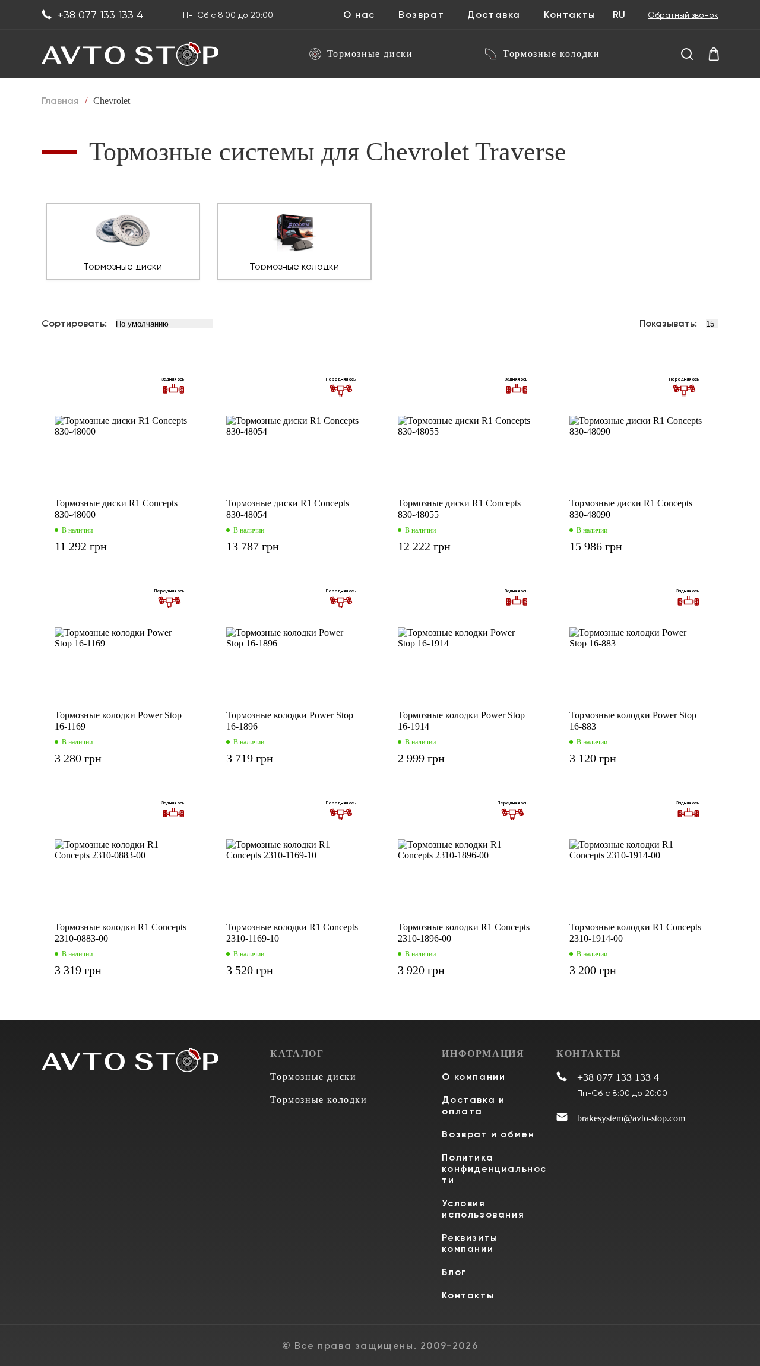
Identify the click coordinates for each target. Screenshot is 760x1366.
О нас (359, 15)
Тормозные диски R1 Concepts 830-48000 (116, 508)
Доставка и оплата (473, 1105)
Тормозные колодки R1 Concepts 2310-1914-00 (635, 932)
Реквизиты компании (470, 1243)
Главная (60, 100)
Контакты (570, 15)
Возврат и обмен (488, 1134)
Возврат (421, 15)
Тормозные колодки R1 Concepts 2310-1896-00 (464, 932)
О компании (473, 1076)
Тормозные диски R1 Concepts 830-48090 (630, 508)
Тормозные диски (370, 54)
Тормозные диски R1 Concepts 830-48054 (287, 508)
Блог (454, 1272)
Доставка (494, 15)
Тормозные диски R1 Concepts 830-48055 (459, 508)
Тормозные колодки (551, 54)
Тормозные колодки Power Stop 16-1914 (461, 720)
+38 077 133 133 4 (101, 14)
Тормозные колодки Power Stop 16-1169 (118, 720)
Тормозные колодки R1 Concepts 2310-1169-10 (292, 932)
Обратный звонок (683, 15)
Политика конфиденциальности (494, 1169)
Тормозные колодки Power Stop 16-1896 (289, 720)
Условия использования (483, 1208)
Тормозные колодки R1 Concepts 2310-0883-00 (120, 932)
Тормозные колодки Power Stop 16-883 (632, 720)
